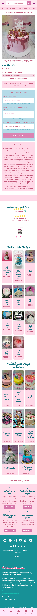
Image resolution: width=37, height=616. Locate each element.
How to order (10, 530)
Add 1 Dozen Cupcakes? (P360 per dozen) (18, 122)
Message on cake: (9, 96)
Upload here (9, 507)
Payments (27, 530)
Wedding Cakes (15, 8)
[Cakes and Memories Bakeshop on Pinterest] (10, 540)
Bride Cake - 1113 (29, 8)
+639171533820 (8, 600)
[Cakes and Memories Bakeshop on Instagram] (15, 540)
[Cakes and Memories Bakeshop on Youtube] (20, 540)
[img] (18, 209)
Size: (12, 72)
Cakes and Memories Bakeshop (24, 608)
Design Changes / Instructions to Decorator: (15, 108)
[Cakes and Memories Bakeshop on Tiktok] (25, 540)
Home (5, 8)
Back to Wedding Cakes (18, 481)
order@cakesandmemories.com (15, 597)
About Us (27, 507)
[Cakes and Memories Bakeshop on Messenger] (30, 540)
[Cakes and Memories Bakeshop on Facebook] (4, 540)
